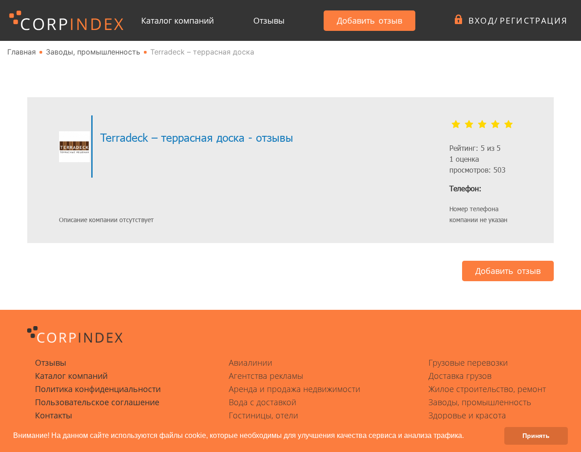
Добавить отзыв (369, 20)
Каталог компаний (177, 20)
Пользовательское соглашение (97, 402)
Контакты (53, 415)
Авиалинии (250, 362)
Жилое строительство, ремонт (487, 388)
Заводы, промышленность (479, 402)
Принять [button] (536, 435)
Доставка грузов (460, 375)
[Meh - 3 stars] (482, 124)
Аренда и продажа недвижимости (294, 388)
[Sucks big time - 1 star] (456, 124)
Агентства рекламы (266, 375)
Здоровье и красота (467, 415)
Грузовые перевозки (468, 362)
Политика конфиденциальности (98, 388)
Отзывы (269, 20)
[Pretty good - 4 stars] (495, 124)
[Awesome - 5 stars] (508, 124)
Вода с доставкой (262, 402)
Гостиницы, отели (263, 415)
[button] (467, 436)
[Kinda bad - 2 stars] (469, 124)
